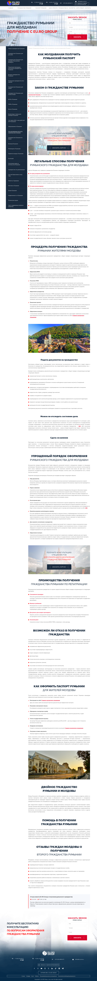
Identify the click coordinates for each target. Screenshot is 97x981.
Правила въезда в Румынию (15, 153)
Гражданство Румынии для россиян (15, 54)
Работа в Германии (13, 180)
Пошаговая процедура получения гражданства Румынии (14, 68)
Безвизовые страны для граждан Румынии (14, 115)
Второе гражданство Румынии (14, 75)
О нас (23, 976)
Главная (10, 8)
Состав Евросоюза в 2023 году (15, 175)
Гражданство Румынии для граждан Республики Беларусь (15, 61)
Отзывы (28, 976)
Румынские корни (13, 200)
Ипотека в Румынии (13, 185)
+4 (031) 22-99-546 (53, 2)
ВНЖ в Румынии (12, 99)
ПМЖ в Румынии (12, 104)
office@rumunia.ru (82, 1)
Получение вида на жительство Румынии (14, 164)
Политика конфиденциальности (66, 976)
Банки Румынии (12, 190)
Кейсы (37, 976)
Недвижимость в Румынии (15, 195)
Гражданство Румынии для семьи (15, 87)
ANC (80, 426)
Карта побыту (80, 8)
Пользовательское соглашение (48, 976)
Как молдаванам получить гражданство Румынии (15, 132)
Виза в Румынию (12, 109)
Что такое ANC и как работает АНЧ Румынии (16, 121)
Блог (32, 976)
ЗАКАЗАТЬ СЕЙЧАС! (59, 148)
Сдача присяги (53, 8)
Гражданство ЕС (63, 8)
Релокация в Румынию (14, 148)
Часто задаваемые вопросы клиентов (15, 206)
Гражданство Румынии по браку (15, 138)
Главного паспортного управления (51, 700)
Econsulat (10, 158)
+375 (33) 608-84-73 (67, 3)
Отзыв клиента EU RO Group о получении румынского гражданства (51, 897)
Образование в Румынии (15, 126)
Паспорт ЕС (72, 8)
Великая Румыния (13, 143)
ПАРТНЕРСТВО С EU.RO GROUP (49, 972)
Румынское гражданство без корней (16, 81)
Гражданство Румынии (24, 8)
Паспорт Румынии (41, 8)
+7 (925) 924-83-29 (38, 2)
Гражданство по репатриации (16, 169)
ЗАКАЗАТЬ (77, 37)
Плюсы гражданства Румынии (16, 48)
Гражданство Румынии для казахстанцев (15, 94)
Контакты (88, 8)
